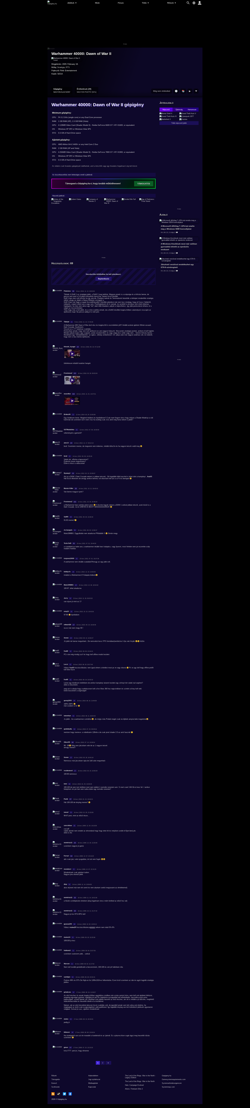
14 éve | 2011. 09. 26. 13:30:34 (83, 517)
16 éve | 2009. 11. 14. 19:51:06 (87, 897)
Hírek (97, 3)
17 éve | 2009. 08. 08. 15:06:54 (85, 1032)
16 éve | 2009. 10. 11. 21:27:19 (87, 911)
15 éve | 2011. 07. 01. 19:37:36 (89, 558)
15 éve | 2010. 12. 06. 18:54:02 (88, 585)
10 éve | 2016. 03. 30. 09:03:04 (87, 373)
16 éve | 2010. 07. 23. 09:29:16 (87, 729)
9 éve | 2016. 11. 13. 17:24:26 (83, 322)
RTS (68, 67)
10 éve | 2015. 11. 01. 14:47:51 (86, 394)
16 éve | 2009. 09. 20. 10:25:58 (85, 937)
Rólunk (171, 3)
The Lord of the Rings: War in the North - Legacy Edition (140, 1077)
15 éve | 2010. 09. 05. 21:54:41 (83, 651)
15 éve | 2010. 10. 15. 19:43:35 (84, 611)
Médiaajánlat (93, 1083)
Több (145, 3)
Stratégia (61, 67)
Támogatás (55, 1079)
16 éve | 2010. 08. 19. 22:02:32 (83, 679)
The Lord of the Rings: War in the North (140, 1081)
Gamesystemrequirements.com (174, 1079)
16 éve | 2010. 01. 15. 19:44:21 (83, 799)
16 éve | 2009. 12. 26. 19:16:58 (87, 825)
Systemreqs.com (168, 1087)
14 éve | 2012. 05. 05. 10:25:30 (82, 456)
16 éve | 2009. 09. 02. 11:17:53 (84, 964)
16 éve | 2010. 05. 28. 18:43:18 (83, 757)
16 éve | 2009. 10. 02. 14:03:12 (87, 924)
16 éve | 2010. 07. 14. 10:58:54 (85, 742)
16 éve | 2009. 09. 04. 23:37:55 (86, 950)
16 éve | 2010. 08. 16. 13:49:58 (87, 700)
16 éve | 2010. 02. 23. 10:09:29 (87, 771)
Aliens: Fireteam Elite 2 (134, 1089)
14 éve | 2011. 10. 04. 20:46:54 (87, 502)
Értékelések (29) (86, 90)
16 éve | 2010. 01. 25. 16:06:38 (82, 784)
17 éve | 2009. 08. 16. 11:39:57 (86, 992)
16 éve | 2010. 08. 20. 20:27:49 (83, 664)
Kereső (54, 1083)
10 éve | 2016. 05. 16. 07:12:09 (90, 347)
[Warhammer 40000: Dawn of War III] (112, 201)
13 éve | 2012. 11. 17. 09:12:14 (83, 443)
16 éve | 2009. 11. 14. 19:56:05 (82, 884)
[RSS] (53, 1093)
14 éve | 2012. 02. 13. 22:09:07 (85, 473)
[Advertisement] (125, 27)
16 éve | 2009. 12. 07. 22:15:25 (86, 869)
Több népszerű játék (179, 123)
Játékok (72, 3)
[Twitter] (64, 1093)
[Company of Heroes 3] (95, 201)
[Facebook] (70, 1093)
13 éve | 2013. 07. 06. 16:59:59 (89, 430)
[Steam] (58, 1093)
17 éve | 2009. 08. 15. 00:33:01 (83, 1019)
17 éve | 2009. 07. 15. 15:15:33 (83, 1047)
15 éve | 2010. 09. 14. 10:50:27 (83, 638)
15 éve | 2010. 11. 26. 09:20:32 (83, 598)
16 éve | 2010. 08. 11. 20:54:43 (86, 716)
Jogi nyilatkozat (94, 1079)
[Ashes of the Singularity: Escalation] (59, 201)
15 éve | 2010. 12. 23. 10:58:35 (86, 572)
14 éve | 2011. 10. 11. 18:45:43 (88, 488)
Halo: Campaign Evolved (134, 1085)
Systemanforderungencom (172, 1083)
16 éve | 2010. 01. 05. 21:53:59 (83, 812)
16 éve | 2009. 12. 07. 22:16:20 (84, 856)
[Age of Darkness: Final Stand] (147, 201)
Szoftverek (55, 1087)
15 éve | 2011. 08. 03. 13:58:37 (87, 530)
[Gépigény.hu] (52, 4)
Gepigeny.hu (166, 1076)
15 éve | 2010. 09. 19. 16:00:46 (86, 625)
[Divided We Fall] (130, 201)
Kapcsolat (92, 1087)
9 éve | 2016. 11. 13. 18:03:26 (85, 291)
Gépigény (61, 90)
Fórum (121, 3)
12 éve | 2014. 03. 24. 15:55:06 (85, 414)
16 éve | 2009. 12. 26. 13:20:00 (87, 843)
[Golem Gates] (77, 201)
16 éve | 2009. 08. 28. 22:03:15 (85, 977)
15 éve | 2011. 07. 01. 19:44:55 (86, 543)
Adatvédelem (93, 1076)
